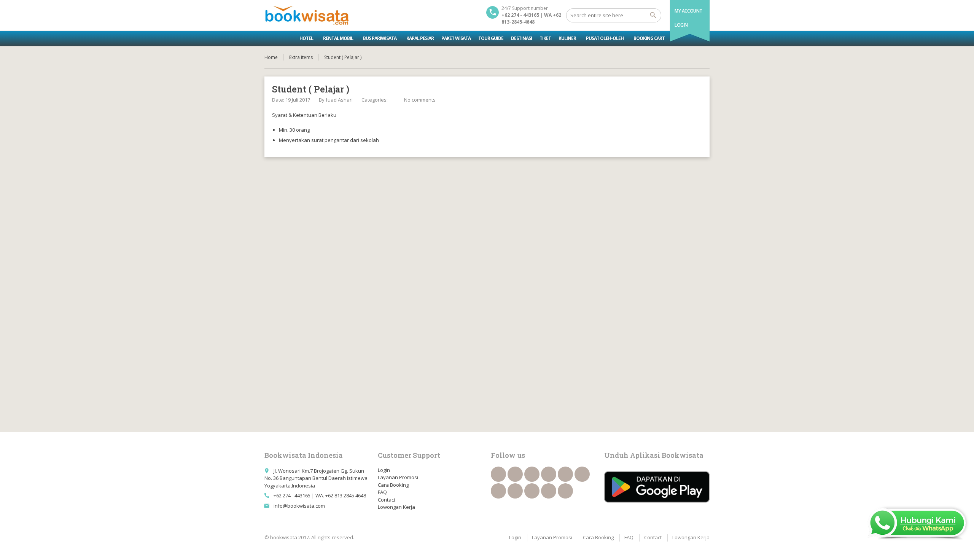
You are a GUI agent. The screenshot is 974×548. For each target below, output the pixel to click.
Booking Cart (649, 38)
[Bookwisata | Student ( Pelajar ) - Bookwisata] (306, 15)
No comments (420, 99)
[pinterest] (515, 491)
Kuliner (567, 38)
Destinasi (521, 38)
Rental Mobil (338, 38)
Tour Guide (490, 38)
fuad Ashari (339, 99)
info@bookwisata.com (299, 505)
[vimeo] (498, 491)
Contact (386, 499)
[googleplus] (565, 474)
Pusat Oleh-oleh (605, 38)
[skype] (565, 491)
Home (271, 57)
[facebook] (498, 474)
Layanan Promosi (398, 477)
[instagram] (548, 491)
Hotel (306, 38)
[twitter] (515, 474)
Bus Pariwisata (379, 38)
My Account (688, 11)
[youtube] (582, 474)
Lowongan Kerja (396, 506)
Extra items (301, 57)
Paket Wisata (456, 38)
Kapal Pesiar (420, 38)
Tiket (545, 38)
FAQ (382, 492)
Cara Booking (393, 484)
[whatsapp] (532, 491)
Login (681, 25)
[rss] (532, 474)
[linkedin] (548, 474)
